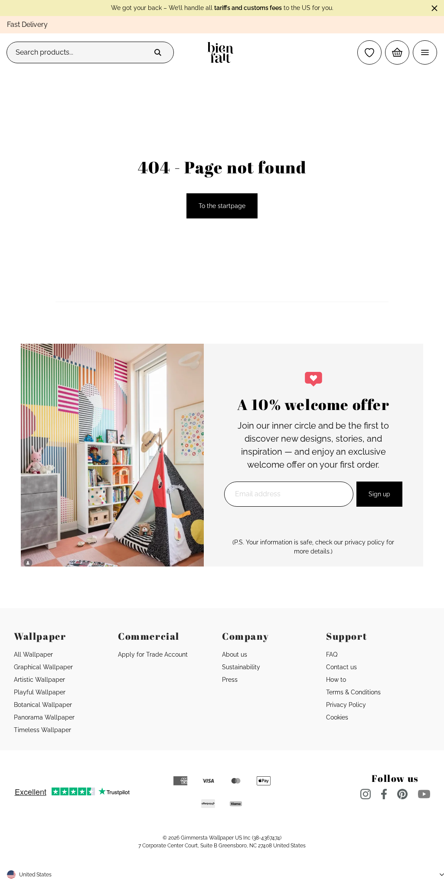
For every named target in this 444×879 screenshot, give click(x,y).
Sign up (379, 494)
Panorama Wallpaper (44, 717)
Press (230, 679)
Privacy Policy (346, 704)
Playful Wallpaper (39, 692)
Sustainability (241, 667)
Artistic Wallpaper (39, 679)
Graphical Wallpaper (43, 667)
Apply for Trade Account (153, 654)
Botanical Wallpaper (43, 704)
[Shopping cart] (397, 52)
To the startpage (222, 205)
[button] (369, 52)
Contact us (341, 667)
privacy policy (365, 542)
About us (234, 654)
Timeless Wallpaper (42, 729)
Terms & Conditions (353, 692)
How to (336, 679)
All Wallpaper (33, 654)
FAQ (331, 654)
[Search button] (157, 52)
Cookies (337, 717)
